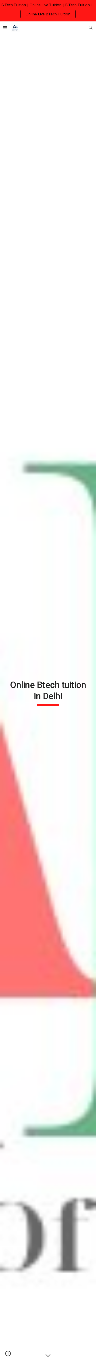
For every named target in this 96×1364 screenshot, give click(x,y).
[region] (48, 10)
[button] (5, 27)
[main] (48, 693)
